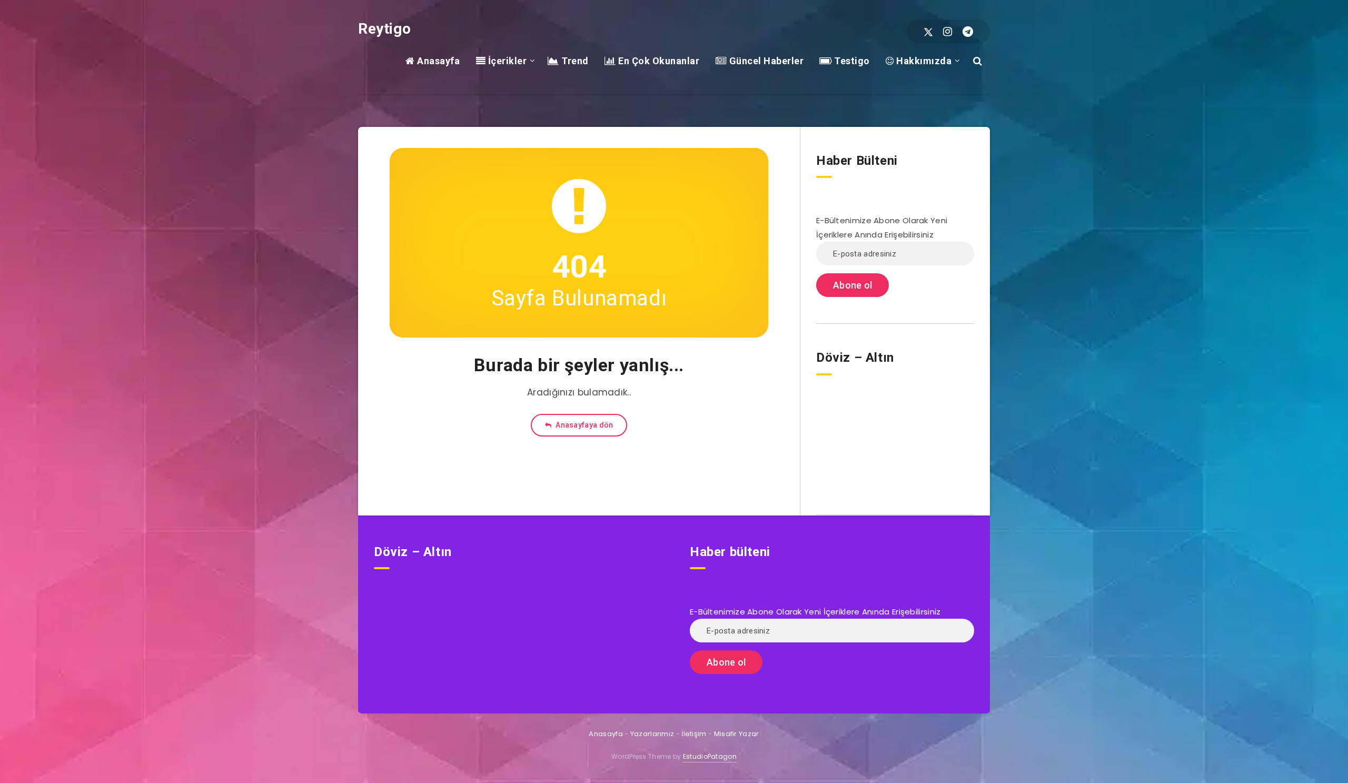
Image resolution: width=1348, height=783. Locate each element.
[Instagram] (947, 31)
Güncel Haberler (765, 60)
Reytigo (384, 28)
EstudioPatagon (710, 756)
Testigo (851, 60)
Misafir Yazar (736, 734)
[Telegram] (968, 31)
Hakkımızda (922, 60)
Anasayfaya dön (583, 425)
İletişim (693, 734)
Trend (574, 60)
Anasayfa (437, 60)
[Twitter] (928, 31)
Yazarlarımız (652, 734)
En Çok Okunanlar (657, 60)
